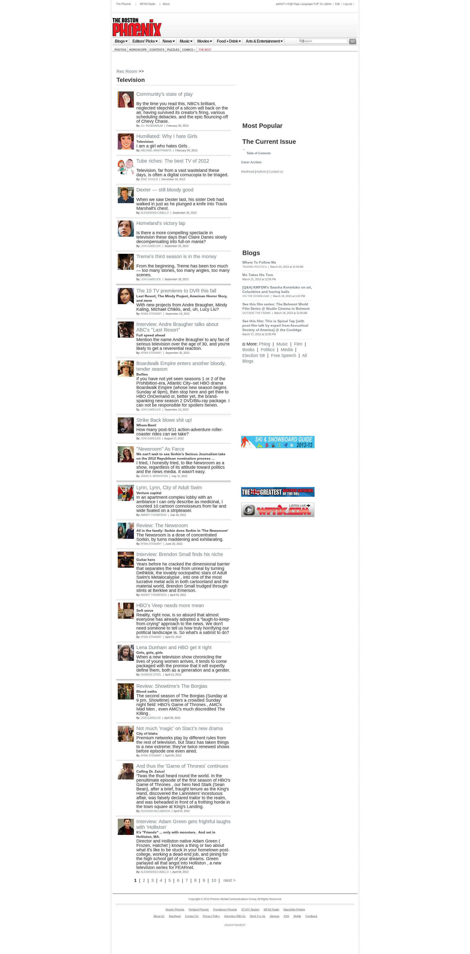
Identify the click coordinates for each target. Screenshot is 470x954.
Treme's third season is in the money (176, 256)
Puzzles (173, 49)
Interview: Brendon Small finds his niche (179, 554)
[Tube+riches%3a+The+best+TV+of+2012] (126, 172)
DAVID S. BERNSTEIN (154, 476)
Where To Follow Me (259, 262)
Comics (188, 49)
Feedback (311, 916)
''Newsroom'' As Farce (160, 449)
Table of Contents (259, 153)
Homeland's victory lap (160, 223)
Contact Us (192, 916)
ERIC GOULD (149, 179)
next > (229, 880)
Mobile (297, 916)
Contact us (276, 171)
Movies (203, 41)
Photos (120, 49)
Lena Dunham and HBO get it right (174, 647)
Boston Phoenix (175, 909)
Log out (347, 3)
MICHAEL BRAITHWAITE (156, 150)
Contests (157, 49)
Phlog (264, 344)
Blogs (120, 41)
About (166, 3)
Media (287, 349)
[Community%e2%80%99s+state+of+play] (126, 106)
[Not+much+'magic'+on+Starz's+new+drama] (126, 740)
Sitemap (274, 916)
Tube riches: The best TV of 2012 (172, 161)
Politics (268, 349)
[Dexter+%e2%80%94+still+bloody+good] (126, 201)
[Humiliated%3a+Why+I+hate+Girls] (126, 148)
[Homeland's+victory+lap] (126, 235)
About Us (158, 916)
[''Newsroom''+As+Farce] (126, 460)
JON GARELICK (151, 245)
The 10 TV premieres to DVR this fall (176, 290)
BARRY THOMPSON (153, 514)
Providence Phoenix (225, 909)
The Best (205, 49)
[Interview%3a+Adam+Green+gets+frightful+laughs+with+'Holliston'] (126, 833)
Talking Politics (254, 266)
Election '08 (253, 355)
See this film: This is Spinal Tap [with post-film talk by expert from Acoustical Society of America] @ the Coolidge (275, 325)
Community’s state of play (164, 94)
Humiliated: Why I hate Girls (166, 136)
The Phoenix (123, 3)
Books (248, 349)
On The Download (255, 296)
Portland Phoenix (199, 909)
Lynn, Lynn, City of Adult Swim (169, 487)
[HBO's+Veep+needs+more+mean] (126, 617)
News (167, 41)
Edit (337, 3)
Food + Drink (227, 41)
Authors (261, 171)
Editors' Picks (143, 41)
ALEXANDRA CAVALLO (155, 212)
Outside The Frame (256, 312)
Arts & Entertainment (263, 41)
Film (298, 344)
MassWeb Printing (294, 909)
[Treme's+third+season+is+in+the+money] (126, 268)
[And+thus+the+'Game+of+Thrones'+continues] (126, 778)
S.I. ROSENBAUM (152, 125)
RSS (286, 916)
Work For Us (257, 916)
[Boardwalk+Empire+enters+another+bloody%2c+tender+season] (126, 375)
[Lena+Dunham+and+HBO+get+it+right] (126, 659)
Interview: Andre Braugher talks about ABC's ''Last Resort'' (177, 327)
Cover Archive (251, 162)
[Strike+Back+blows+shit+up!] (126, 432)
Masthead (247, 171)
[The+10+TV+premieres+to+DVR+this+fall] (126, 302)
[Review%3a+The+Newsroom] (126, 537)
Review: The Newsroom (162, 525)
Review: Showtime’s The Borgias (171, 686)
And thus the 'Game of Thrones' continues (182, 766)
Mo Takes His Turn (257, 275)
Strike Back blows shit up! (164, 420)
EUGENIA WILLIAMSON (155, 811)
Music (184, 41)
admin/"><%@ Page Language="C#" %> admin (303, 3)
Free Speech (283, 355)
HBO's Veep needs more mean (170, 605)
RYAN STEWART (151, 313)
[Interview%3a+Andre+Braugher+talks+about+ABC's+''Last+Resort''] (126, 336)
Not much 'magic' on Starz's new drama (179, 728)
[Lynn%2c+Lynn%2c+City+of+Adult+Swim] (126, 499)
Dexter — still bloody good (164, 189)
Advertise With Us (235, 916)
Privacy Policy (211, 916)
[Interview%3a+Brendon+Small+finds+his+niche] (126, 566)
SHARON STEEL (151, 674)
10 (213, 880)
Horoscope (138, 49)
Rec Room (127, 71)
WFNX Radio (147, 3)
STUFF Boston (250, 909)
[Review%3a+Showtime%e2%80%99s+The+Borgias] (126, 698)
